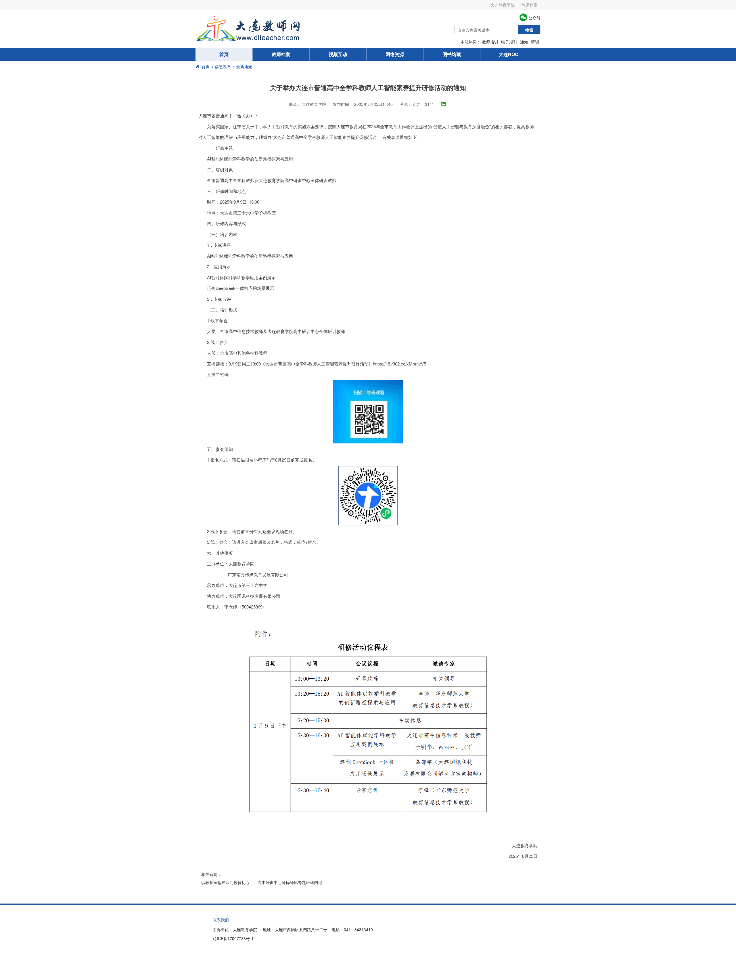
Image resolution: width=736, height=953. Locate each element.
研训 (535, 42)
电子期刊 (509, 42)
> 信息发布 (221, 66)
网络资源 (395, 54)
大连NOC (508, 54)
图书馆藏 (451, 54)
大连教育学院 (502, 5)
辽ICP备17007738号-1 (233, 938)
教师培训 (490, 42)
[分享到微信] (443, 104)
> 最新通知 (242, 66)
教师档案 (530, 5)
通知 (524, 42)
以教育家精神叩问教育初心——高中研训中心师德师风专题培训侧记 (261, 882)
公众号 (533, 17)
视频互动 (338, 54)
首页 (224, 54)
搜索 (529, 30)
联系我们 (221, 920)
